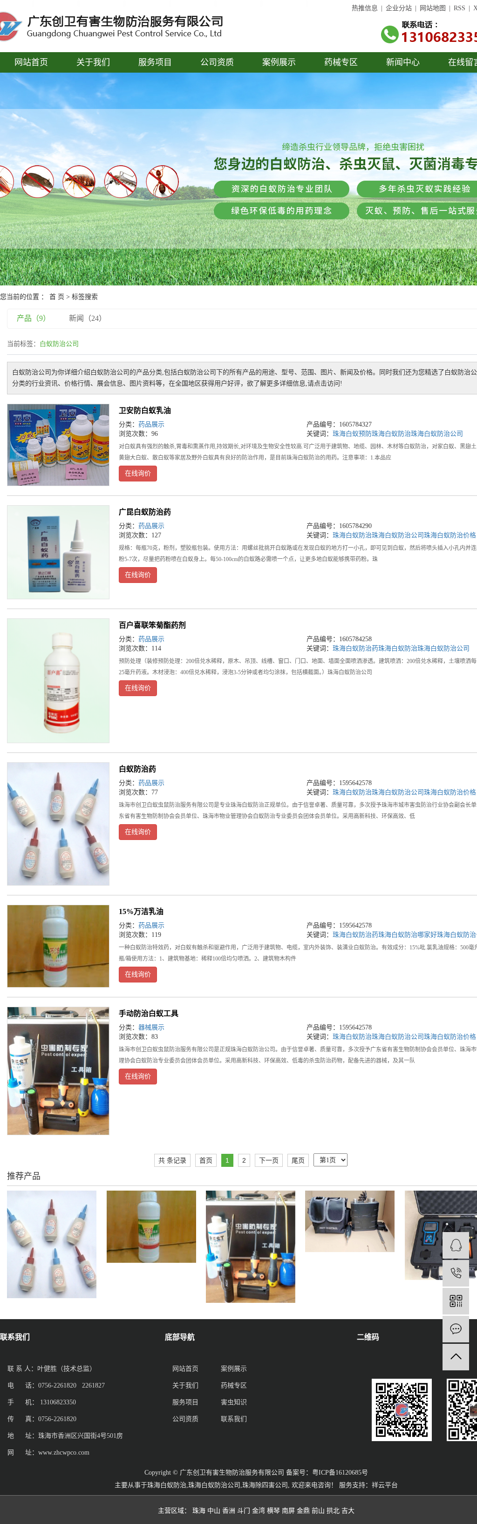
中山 (213, 1510)
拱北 (333, 1510)
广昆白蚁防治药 (145, 512)
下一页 (269, 1160)
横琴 (273, 1510)
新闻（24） (87, 318)
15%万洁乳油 (141, 911)
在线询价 (138, 473)
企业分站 (399, 8)
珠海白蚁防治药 (355, 648)
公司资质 (217, 62)
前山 (318, 1510)
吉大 (347, 1510)
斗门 (243, 1510)
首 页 (56, 296)
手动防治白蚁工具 (148, 1013)
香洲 (228, 1510)
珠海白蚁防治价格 (450, 535)
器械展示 (151, 1027)
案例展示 (279, 62)
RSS (459, 8)
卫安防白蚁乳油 (145, 410)
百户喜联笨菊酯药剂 (152, 625)
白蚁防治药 (137, 769)
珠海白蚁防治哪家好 (407, 934)
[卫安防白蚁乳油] (58, 445)
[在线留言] (456, 1329)
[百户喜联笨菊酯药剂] (58, 680)
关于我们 (93, 62)
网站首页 (31, 62)
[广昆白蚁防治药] (58, 552)
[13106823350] (456, 1273)
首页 (205, 1160)
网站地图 (433, 8)
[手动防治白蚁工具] (58, 1071)
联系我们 (234, 1419)
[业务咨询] (456, 1245)
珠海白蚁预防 (352, 433)
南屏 (288, 1510)
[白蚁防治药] (58, 823)
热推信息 (365, 8)
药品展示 (151, 424)
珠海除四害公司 (265, 1485)
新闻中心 (403, 62)
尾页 (298, 1160)
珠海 (198, 1510)
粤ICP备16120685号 (340, 1472)
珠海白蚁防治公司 (437, 433)
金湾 (258, 1510)
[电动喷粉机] (350, 1220)
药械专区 (341, 62)
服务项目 (155, 62)
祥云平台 (385, 1485)
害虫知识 (234, 1402)
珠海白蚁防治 (391, 433)
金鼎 (303, 1510)
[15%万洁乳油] (58, 946)
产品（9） (33, 318)
